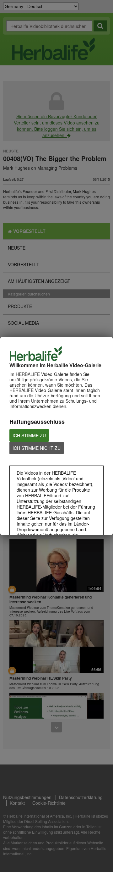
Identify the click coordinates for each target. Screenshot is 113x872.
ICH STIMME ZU (29, 435)
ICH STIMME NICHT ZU (37, 448)
